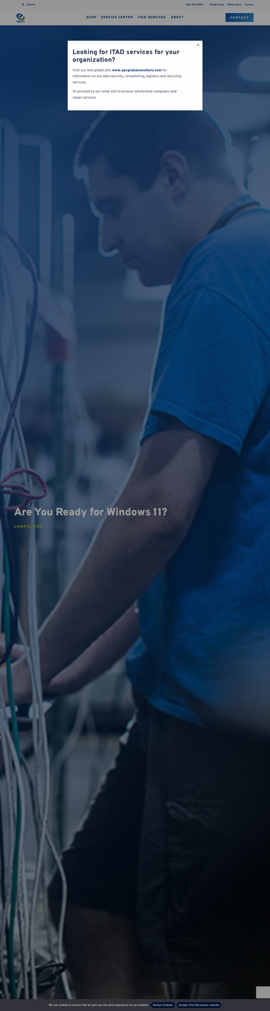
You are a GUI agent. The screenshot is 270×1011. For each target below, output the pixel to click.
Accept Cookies (163, 1004)
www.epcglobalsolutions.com (137, 70)
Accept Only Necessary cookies (199, 1004)
